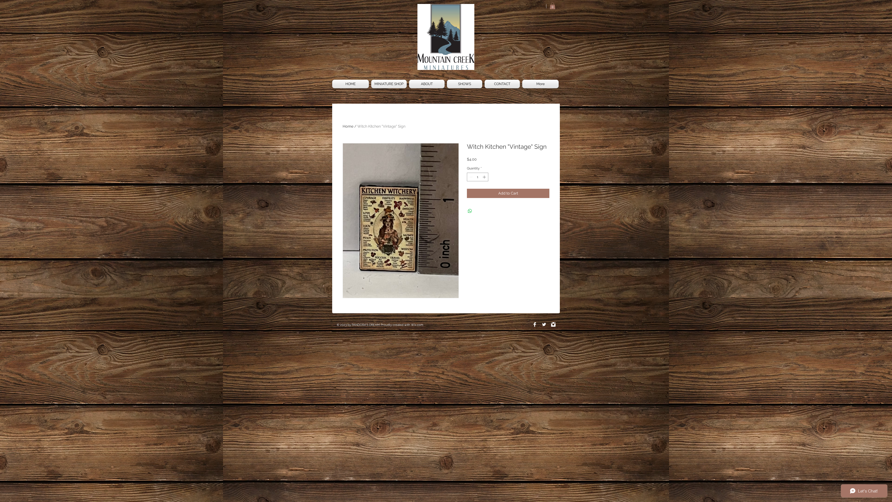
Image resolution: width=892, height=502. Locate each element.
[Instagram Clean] (553, 324)
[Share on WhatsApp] (470, 211)
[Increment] (485, 177)
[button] (552, 5)
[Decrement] (470, 177)
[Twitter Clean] (544, 324)
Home (348, 126)
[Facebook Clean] (534, 324)
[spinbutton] (477, 177)
